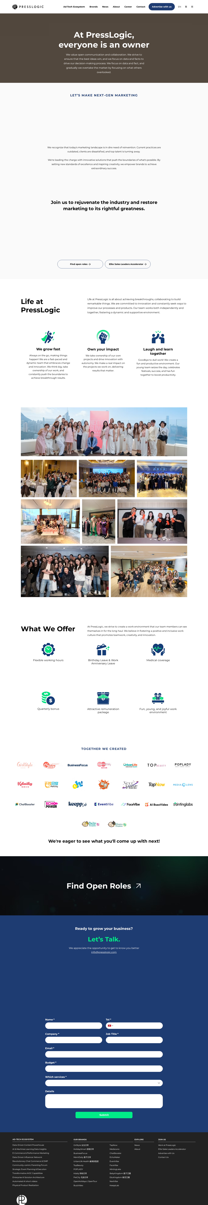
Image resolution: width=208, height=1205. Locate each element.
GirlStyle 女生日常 (81, 1145)
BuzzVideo (78, 1185)
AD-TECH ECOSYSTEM (22, 1139)
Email (49, 1048)
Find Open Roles (99, 885)
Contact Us (163, 1157)
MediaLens (114, 1149)
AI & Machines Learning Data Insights (29, 1149)
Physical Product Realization (25, 1185)
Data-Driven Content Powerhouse (28, 1145)
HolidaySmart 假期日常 (84, 1149)
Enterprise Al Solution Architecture (28, 1177)
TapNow (113, 1145)
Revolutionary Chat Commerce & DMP (30, 1161)
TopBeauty (78, 1165)
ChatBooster (115, 1153)
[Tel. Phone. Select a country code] (111, 1025)
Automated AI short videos (24, 1181)
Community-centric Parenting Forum (29, 1165)
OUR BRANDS (80, 1139)
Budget (50, 1062)
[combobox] (104, 1083)
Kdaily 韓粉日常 (80, 1173)
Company (52, 1034)
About (137, 1149)
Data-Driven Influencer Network (27, 1157)
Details (49, 1091)
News (137, 1145)
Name (50, 1019)
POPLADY (78, 1169)
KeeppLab (114, 1185)
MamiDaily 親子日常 (82, 1157)
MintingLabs (115, 1169)
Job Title (112, 1034)
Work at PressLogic (167, 1145)
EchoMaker (115, 1157)
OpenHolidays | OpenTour (85, 1181)
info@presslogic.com (104, 952)
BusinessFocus (80, 1153)
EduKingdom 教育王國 (120, 1177)
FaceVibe (114, 1165)
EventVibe (114, 1161)
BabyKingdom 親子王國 (120, 1173)
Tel (108, 1019)
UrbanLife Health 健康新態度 (86, 1161)
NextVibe (114, 1181)
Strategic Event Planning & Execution (29, 1169)
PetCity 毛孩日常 (81, 1177)
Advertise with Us (166, 1153)
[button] (93, 6)
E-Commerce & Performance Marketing (30, 1153)
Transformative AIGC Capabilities (27, 1173)
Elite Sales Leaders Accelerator (172, 1149)
